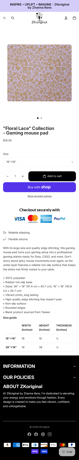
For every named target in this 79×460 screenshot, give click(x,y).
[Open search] (12, 18)
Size (5, 153)
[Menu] (4, 18)
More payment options (40, 196)
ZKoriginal (43, 426)
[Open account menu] (66, 18)
